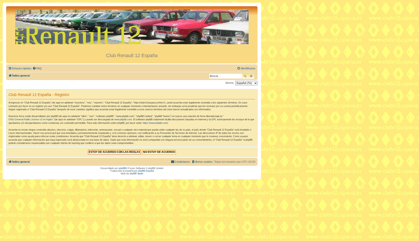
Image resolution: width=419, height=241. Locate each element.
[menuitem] (37, 69)
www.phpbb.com (123, 119)
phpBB (122, 168)
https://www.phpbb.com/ (155, 123)
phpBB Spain (136, 173)
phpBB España (146, 170)
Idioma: (229, 82)
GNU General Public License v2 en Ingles (31, 119)
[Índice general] (131, 29)
